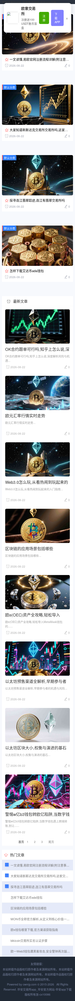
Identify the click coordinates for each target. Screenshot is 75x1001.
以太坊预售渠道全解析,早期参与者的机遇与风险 (35, 681)
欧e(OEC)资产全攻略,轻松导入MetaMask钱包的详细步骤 (32, 614)
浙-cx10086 (43, 994)
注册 (44, 18)
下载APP (57, 18)
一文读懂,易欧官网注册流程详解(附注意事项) (41, 59)
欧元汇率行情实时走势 (25, 415)
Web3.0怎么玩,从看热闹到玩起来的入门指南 (36, 481)
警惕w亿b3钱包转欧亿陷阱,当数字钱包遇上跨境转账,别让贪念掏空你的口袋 (37, 814)
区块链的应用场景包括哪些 (29, 548)
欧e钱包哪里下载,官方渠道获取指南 (34, 929)
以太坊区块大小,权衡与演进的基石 (35, 747)
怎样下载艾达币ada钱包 (27, 270)
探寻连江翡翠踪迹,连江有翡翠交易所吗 (37, 200)
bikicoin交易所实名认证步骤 (29, 940)
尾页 (51, 842)
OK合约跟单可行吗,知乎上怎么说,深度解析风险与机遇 (37, 348)
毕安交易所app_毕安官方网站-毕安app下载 (29, 2)
